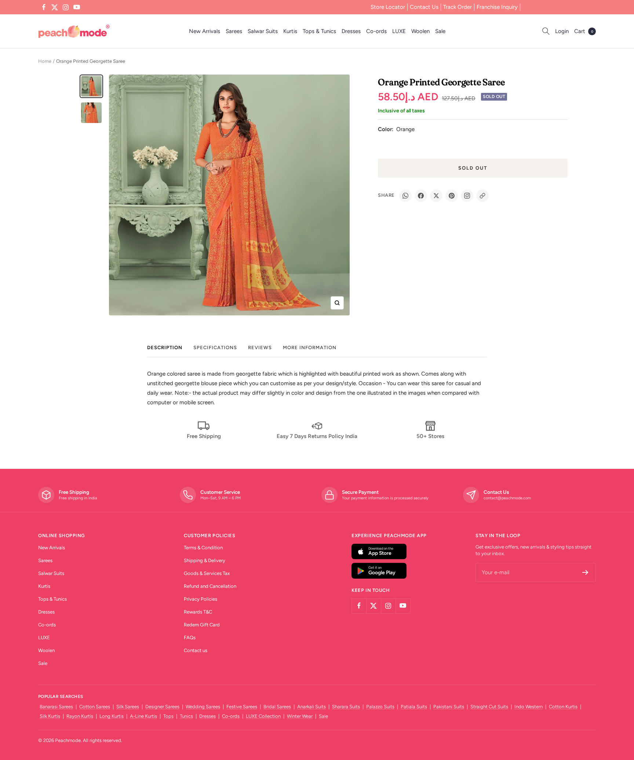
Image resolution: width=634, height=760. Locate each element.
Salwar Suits (263, 31)
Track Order (457, 7)
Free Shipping (204, 436)
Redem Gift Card (202, 624)
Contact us (195, 650)
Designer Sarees (162, 706)
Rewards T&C (198, 612)
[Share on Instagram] (467, 195)
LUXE (399, 31)
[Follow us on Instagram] (65, 7)
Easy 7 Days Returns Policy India (317, 436)
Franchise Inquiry (497, 7)
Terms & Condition (203, 547)
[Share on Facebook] (421, 195)
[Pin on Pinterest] (451, 195)
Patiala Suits (414, 706)
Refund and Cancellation (210, 586)
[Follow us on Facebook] (43, 7)
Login (562, 31)
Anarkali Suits (311, 706)
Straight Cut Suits (489, 706)
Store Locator (388, 7)
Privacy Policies (200, 599)
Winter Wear (300, 716)
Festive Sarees (241, 706)
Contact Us (424, 7)
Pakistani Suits (448, 706)
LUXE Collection (263, 716)
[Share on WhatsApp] (405, 195)
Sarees (234, 31)
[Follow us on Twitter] (54, 7)
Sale (440, 31)
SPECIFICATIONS (215, 347)
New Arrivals (204, 31)
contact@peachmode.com (507, 498)
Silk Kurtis (50, 716)
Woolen (420, 31)
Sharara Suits (346, 706)
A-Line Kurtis (143, 716)
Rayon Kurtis (79, 716)
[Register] (585, 572)
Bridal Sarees (277, 706)
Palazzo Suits (380, 706)
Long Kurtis (111, 716)
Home (44, 61)
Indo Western (528, 706)
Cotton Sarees (94, 706)
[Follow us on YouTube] (76, 7)
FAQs (190, 637)
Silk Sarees (127, 706)
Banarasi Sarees (56, 706)
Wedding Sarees (203, 706)
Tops (168, 716)
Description (164, 347)
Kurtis (290, 31)
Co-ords (376, 31)
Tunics (186, 716)
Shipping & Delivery (204, 560)
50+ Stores (430, 436)
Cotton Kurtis (563, 706)
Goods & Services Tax (207, 573)
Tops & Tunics (319, 31)
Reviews (260, 347)
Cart (583, 31)
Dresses (351, 31)
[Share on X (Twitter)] (436, 195)
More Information (309, 347)
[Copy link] (482, 195)
